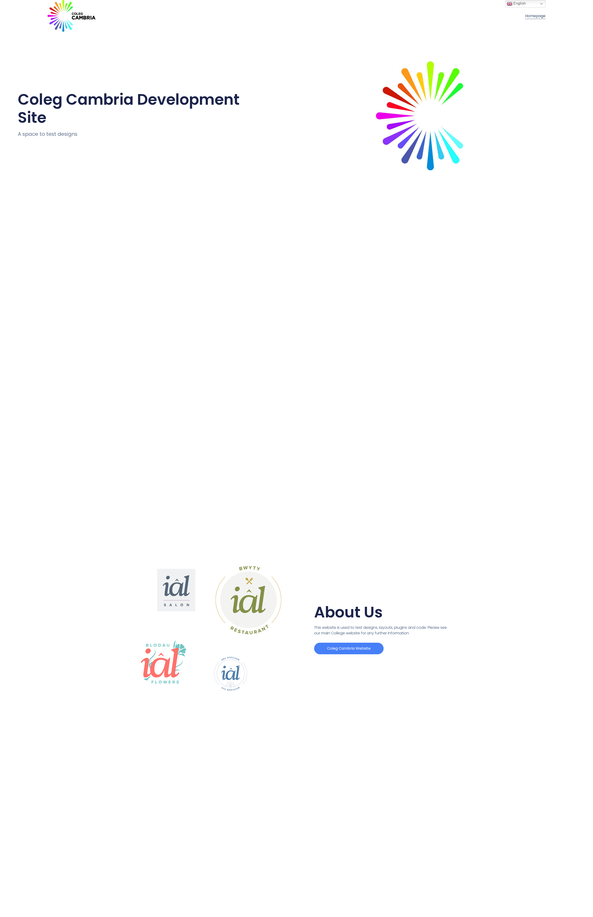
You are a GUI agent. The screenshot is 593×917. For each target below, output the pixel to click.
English (519, 3)
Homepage (535, 16)
